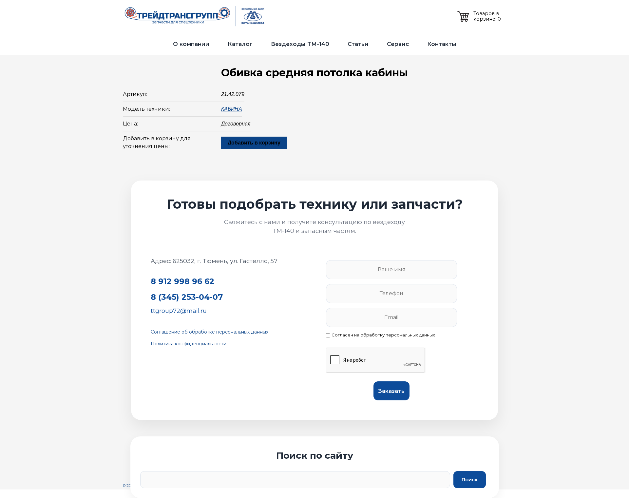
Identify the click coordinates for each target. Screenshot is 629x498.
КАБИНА (231, 109)
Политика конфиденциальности (188, 344)
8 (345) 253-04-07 (187, 297)
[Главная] (196, 16)
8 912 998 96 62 (182, 281)
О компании (191, 44)
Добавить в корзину (254, 142)
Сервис (398, 44)
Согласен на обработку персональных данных (383, 335)
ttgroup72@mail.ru (179, 311)
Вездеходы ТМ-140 (300, 44)
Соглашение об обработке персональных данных (209, 332)
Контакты (441, 44)
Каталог (240, 44)
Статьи (358, 44)
